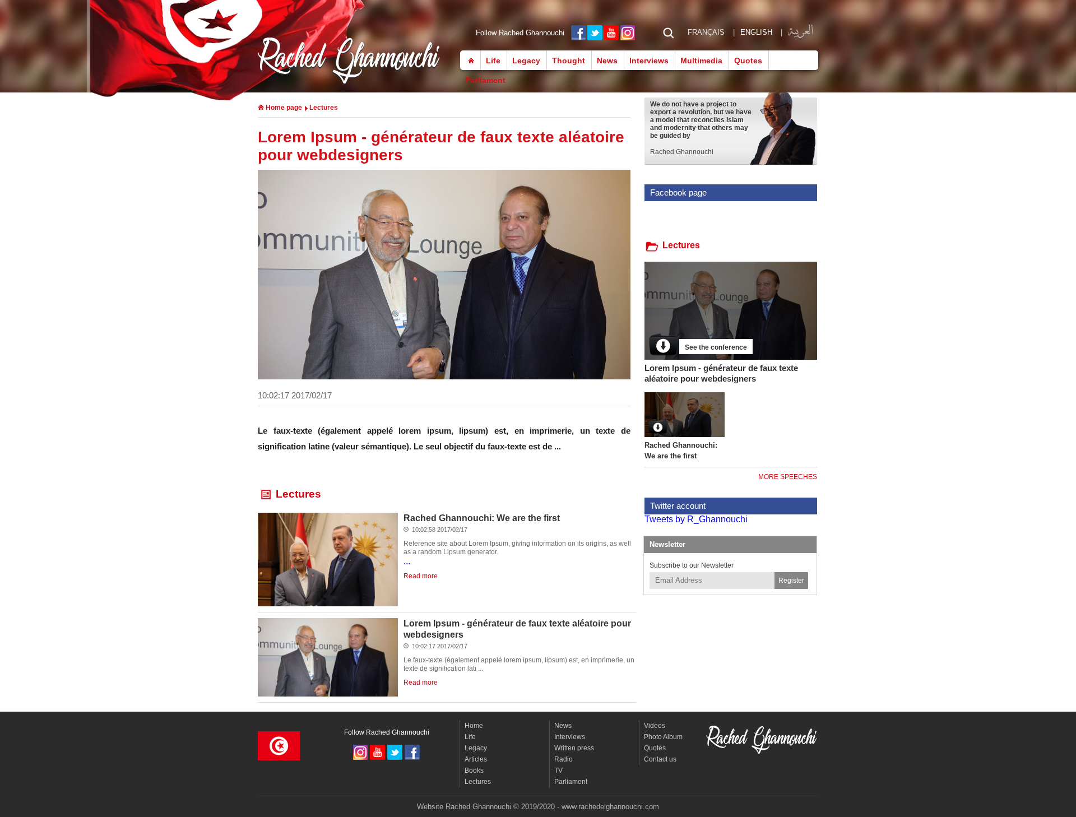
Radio (563, 759)
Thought (568, 60)
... (517, 553)
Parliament (485, 80)
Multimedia (701, 60)
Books (474, 770)
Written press (574, 748)
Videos (654, 726)
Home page (283, 108)
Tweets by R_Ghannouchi (696, 519)
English (756, 32)
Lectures (323, 108)
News (607, 60)
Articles (476, 759)
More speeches (787, 477)
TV (558, 770)
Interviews (649, 60)
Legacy (526, 60)
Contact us (660, 759)
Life (493, 60)
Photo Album (663, 737)
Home (468, 59)
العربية (800, 30)
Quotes (748, 60)
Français (706, 32)
